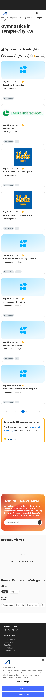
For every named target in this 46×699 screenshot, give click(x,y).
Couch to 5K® (9, 642)
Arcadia (21, 605)
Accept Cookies (23, 695)
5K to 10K (7, 645)
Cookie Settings (23, 682)
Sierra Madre (34, 605)
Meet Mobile (9, 648)
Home (3, 17)
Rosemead (8, 605)
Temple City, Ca (15, 17)
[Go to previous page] (6, 411)
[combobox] (9, 56)
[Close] (43, 659)
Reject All (22, 688)
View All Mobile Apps (11, 651)
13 (34, 411)
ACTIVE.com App (10, 639)
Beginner (14, 591)
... (30, 411)
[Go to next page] (39, 411)
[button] (23, 56)
